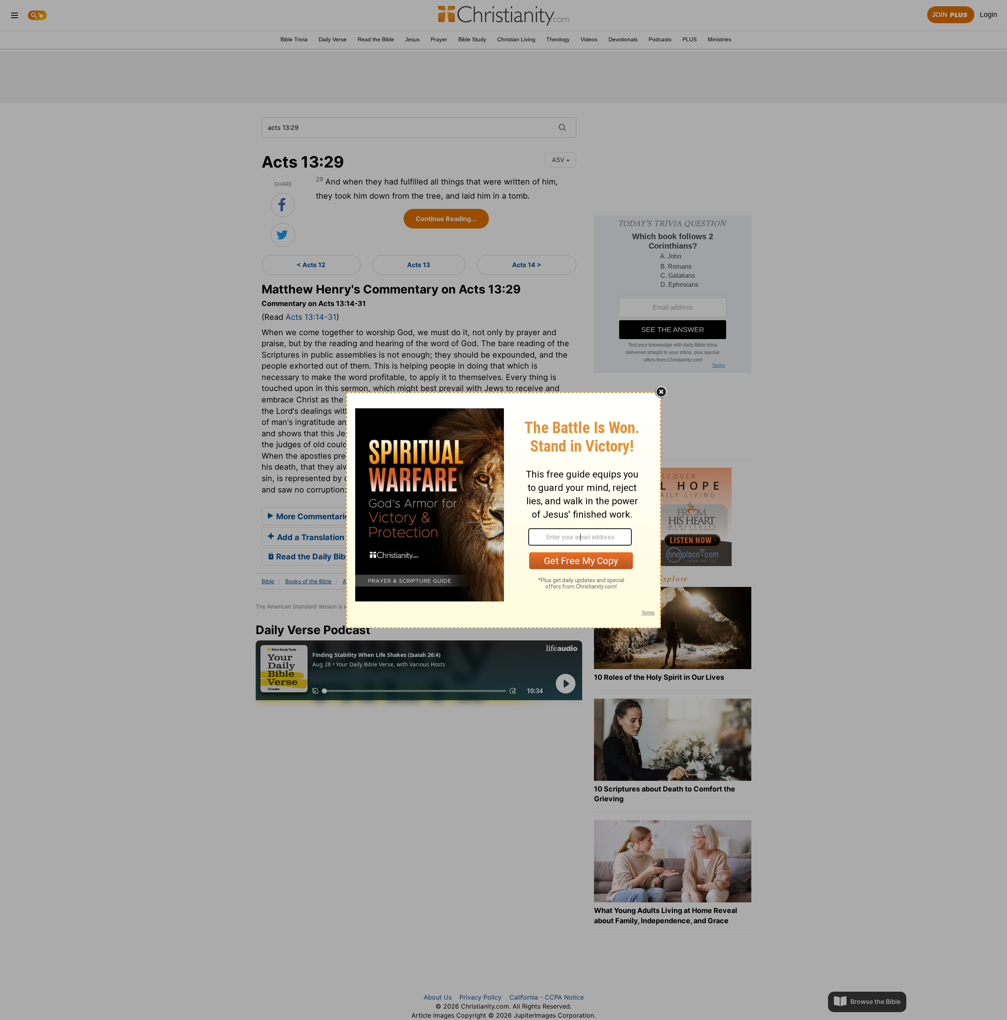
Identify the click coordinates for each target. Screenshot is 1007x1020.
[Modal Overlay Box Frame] (503, 510)
